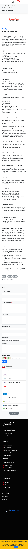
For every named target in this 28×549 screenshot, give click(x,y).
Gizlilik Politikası (7, 496)
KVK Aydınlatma (8, 447)
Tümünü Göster (8, 473)
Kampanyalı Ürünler (9, 462)
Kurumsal (5, 441)
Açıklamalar (4, 343)
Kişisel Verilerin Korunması (10, 450)
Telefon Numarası (6, 326)
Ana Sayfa (4, 5)
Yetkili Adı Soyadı (6, 297)
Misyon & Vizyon (8, 445)
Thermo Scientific (7, 7)
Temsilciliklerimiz (12, 5)
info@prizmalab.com (10, 435)
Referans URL (5, 337)
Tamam (16, 547)
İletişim (5, 499)
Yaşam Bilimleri (8, 465)
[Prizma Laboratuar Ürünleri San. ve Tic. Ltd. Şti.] (14, 1)
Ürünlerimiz (6, 458)
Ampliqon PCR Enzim (9, 467)
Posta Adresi (5, 314)
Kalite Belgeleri (7, 455)
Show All (14, 413)
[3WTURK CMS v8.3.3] (14, 510)
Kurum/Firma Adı (6, 291)
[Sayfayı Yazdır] (6, 29)
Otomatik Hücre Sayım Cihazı (11, 470)
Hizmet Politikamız (8, 453)
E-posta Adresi (5, 332)
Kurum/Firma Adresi (6, 302)
